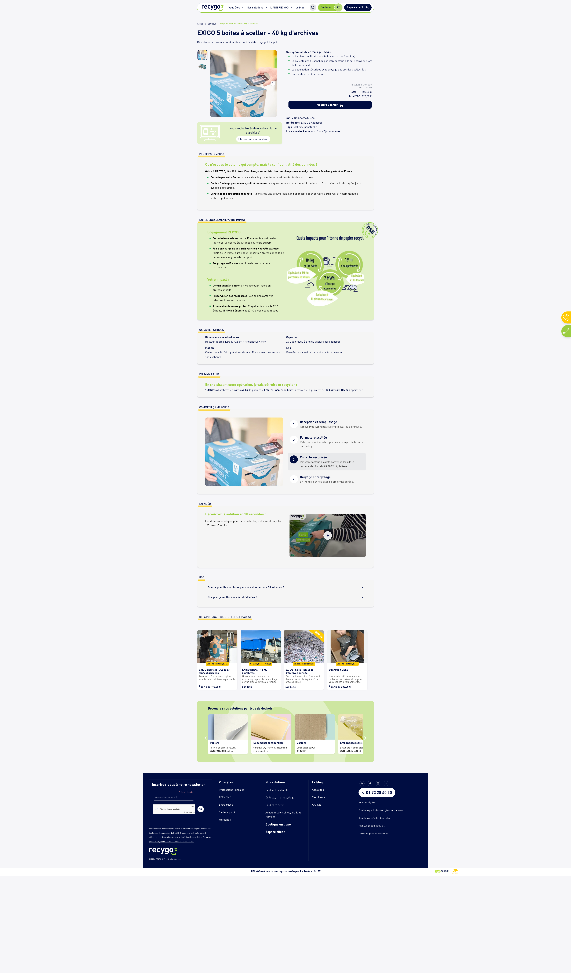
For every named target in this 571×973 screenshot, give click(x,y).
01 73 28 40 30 (379, 792)
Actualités (318, 789)
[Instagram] (378, 783)
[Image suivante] (272, 83)
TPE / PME (225, 797)
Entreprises (226, 804)
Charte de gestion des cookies (373, 833)
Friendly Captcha (189, 812)
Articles (316, 804)
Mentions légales (367, 802)
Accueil (200, 23)
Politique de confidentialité (372, 826)
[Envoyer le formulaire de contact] (200, 809)
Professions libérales (231, 789)
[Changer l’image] (202, 55)
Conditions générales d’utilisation (375, 818)
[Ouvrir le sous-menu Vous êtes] (243, 8)
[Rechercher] (313, 7)
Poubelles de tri (274, 804)
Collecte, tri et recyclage (279, 797)
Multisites (225, 819)
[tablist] (327, 452)
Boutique (212, 23)
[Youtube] (386, 783)
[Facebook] (370, 783)
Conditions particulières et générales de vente (381, 810)
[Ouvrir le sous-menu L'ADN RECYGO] (292, 8)
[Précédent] (205, 738)
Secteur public (227, 812)
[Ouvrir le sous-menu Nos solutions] (266, 8)
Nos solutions (255, 7)
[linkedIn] (362, 783)
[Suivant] (365, 738)
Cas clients (318, 797)
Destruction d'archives (278, 790)
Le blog (300, 7)
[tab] (327, 424)
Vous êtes (234, 7)
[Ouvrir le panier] (338, 7)
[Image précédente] (214, 83)
